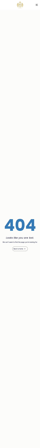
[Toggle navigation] (32, 5)
